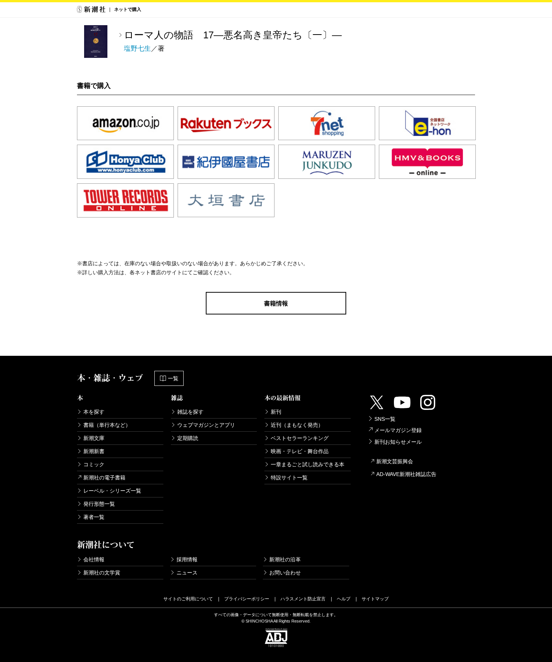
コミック (93, 464)
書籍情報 (276, 303)
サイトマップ (375, 599)
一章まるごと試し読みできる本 (307, 464)
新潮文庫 (93, 438)
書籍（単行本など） (107, 425)
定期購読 (187, 438)
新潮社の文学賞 (101, 573)
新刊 (276, 412)
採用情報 (187, 559)
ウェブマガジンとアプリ (206, 425)
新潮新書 (93, 451)
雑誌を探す (190, 412)
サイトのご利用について (188, 599)
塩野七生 (137, 48)
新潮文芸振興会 (394, 461)
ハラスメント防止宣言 (303, 599)
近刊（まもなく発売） (297, 425)
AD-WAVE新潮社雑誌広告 (406, 474)
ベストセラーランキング (300, 438)
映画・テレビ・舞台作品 (300, 451)
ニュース (187, 573)
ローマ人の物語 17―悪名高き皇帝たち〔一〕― (233, 35)
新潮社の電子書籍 (104, 478)
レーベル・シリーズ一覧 (112, 491)
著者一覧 (93, 517)
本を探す (93, 412)
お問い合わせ (285, 573)
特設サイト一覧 (289, 478)
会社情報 (93, 559)
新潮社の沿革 (285, 559)
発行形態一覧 (99, 504)
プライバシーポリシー (246, 599)
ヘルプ (343, 599)
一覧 (173, 378)
